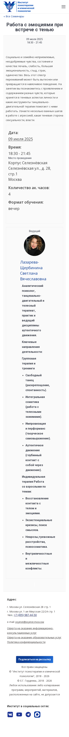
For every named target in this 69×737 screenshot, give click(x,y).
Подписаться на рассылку (34, 659)
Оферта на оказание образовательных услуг (34, 637)
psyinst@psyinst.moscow (29, 622)
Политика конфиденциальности (26, 642)
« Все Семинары (14, 16)
